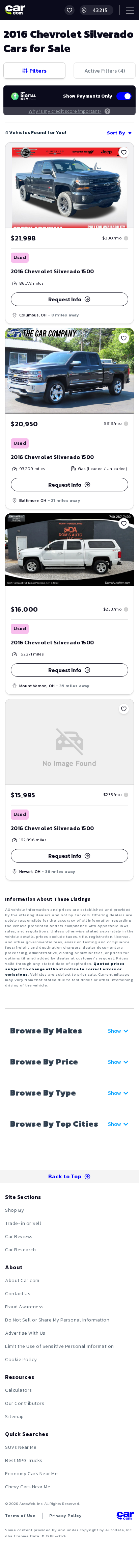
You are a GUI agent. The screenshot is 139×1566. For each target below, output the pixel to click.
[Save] (123, 152)
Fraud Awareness (24, 1306)
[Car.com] (15, 10)
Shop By (14, 1210)
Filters (38, 71)
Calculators (18, 1390)
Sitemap (14, 1416)
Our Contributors (24, 1403)
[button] (69, 10)
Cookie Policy (21, 1359)
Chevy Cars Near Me (27, 1486)
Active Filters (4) (104, 71)
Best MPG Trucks (24, 1460)
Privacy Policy (65, 1516)
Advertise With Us (25, 1333)
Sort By (116, 132)
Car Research (20, 1249)
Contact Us (17, 1293)
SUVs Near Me (20, 1447)
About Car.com (22, 1280)
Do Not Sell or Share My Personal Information (57, 1320)
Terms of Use (20, 1516)
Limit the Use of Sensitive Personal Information (59, 1346)
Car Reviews (19, 1236)
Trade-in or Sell (23, 1223)
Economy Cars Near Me (31, 1473)
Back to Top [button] (65, 1176)
